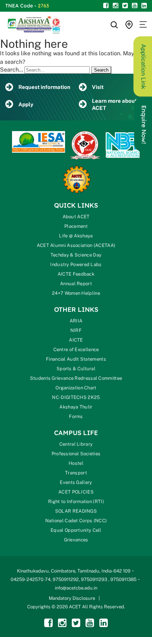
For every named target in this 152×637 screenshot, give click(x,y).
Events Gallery (76, 482)
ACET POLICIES (76, 492)
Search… (11, 69)
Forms (76, 416)
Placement (76, 226)
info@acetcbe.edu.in (76, 588)
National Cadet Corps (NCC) (76, 520)
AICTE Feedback (76, 274)
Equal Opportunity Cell (76, 530)
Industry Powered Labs (75, 264)
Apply (25, 104)
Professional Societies (76, 453)
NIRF (76, 330)
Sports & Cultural (76, 368)
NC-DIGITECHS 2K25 (76, 397)
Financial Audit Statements (76, 359)
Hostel (76, 463)
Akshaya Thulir (75, 407)
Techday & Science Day (76, 255)
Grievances (76, 539)
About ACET (76, 216)
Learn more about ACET (114, 104)
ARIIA (76, 320)
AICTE (76, 340)
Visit (98, 87)
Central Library (76, 444)
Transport (76, 472)
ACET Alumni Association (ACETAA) (76, 245)
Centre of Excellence (76, 349)
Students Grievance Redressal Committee (76, 378)
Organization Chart (75, 387)
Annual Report (76, 283)
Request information (44, 87)
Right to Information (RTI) (76, 501)
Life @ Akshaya (76, 235)
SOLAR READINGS (76, 511)
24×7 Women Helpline (76, 293)
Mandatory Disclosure (72, 598)
